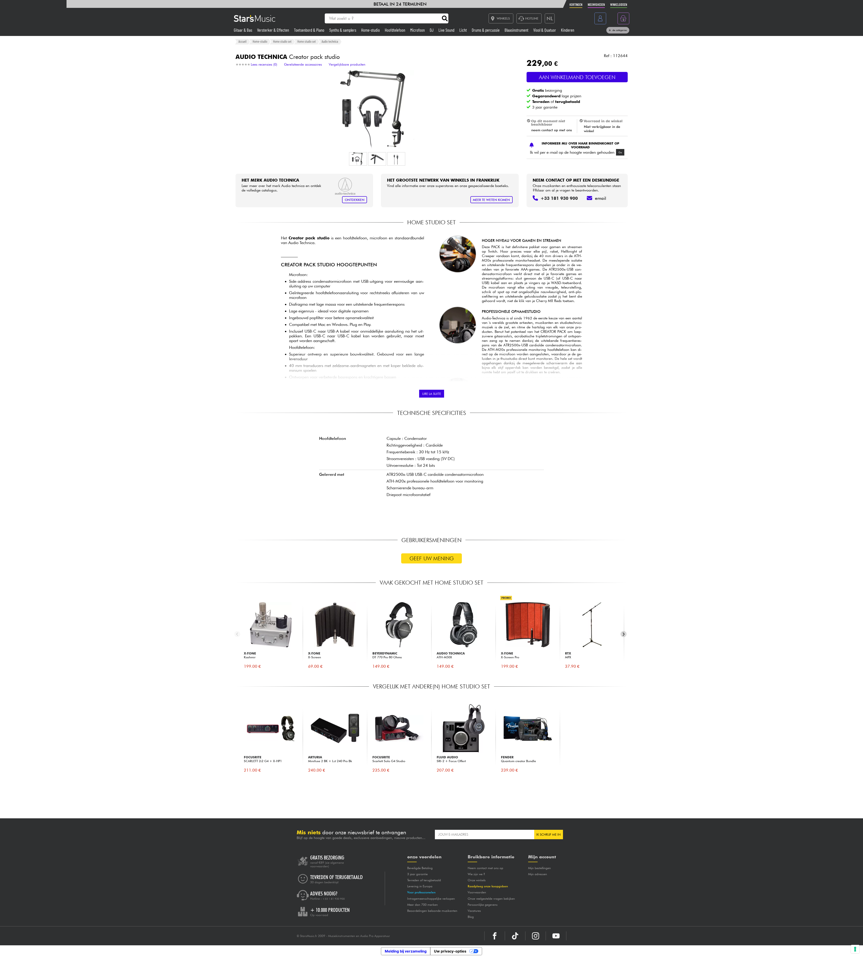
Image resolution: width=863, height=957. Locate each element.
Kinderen (567, 30)
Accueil (242, 41)
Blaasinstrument (517, 30)
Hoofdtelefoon (395, 30)
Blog (471, 917)
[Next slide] (624, 634)
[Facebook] (495, 936)
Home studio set (282, 41)
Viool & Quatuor (545, 30)
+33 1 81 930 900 (334, 898)
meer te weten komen (491, 200)
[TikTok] (515, 936)
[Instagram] (535, 936)
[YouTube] (556, 936)
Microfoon (418, 30)
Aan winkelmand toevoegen (577, 77)
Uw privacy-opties (450, 951)
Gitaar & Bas (243, 30)
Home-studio (371, 30)
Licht (463, 30)
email (600, 198)
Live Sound (446, 30)
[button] (358, 159)
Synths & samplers (343, 30)
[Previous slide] (237, 634)
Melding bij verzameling (406, 951)
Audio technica (330, 41)
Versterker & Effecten (273, 30)
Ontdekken (355, 200)
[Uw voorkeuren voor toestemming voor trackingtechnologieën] (855, 949)
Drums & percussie (486, 30)
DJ (432, 30)
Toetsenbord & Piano (309, 30)
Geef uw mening (431, 558)
